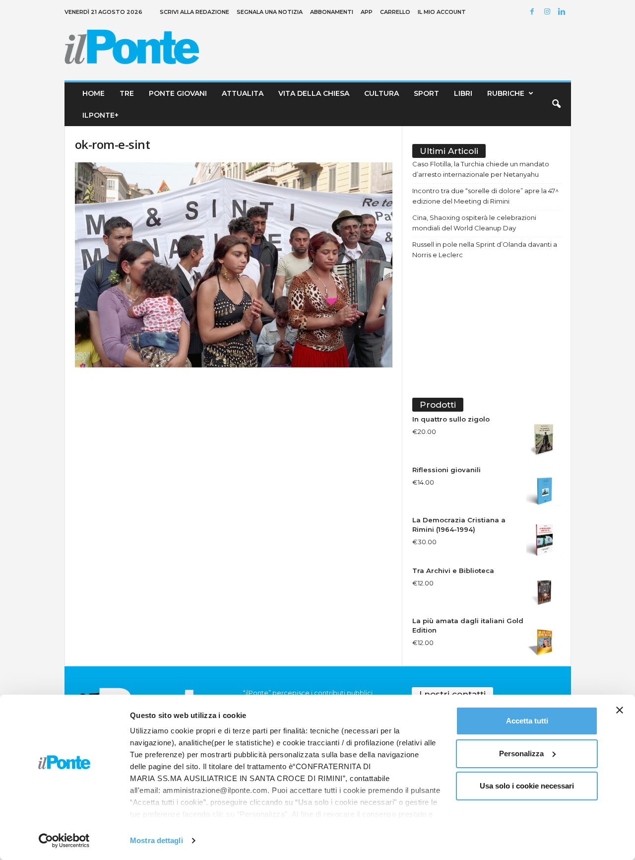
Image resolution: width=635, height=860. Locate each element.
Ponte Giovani (178, 93)
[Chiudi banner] (619, 710)
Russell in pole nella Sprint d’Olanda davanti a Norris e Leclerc (484, 249)
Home (93, 93)
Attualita (242, 93)
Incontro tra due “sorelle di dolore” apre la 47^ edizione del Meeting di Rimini (485, 196)
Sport (426, 93)
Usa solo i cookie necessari (527, 786)
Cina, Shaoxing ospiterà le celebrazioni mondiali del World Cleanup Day (474, 223)
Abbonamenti (331, 11)
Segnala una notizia (270, 11)
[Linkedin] (564, 12)
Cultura (381, 93)
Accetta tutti (527, 721)
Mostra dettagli (156, 840)
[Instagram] (549, 12)
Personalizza (521, 753)
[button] (556, 104)
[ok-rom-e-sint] (233, 264)
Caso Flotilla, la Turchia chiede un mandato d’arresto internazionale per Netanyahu (480, 169)
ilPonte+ (100, 115)
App (367, 11)
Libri (463, 93)
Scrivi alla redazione (194, 11)
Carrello (395, 11)
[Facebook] (534, 12)
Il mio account (442, 11)
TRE (127, 93)
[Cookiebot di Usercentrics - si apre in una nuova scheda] (64, 840)
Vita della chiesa (313, 93)
